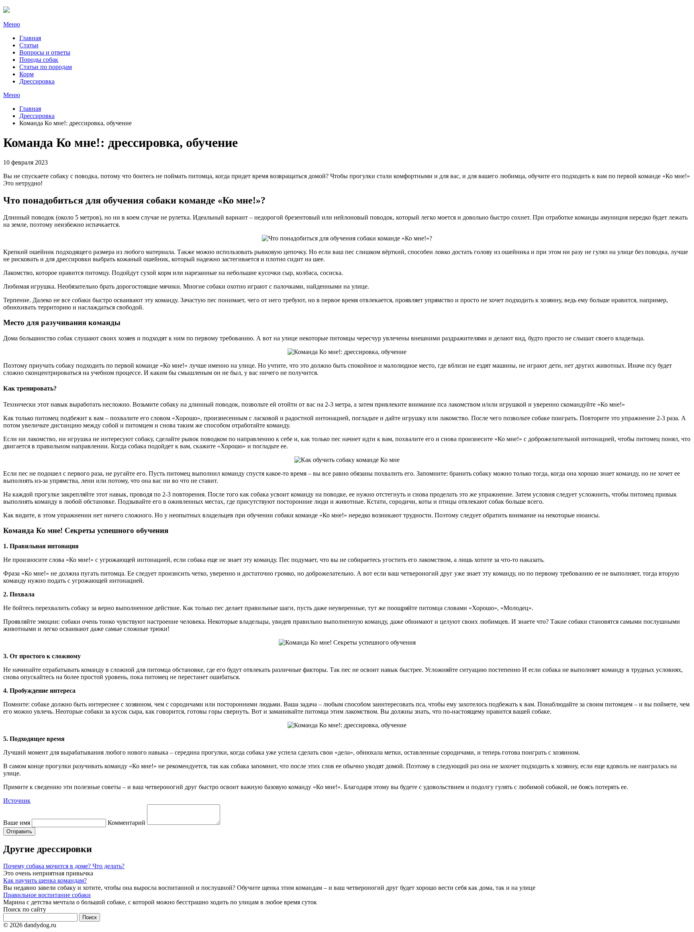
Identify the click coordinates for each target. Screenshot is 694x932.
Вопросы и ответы (44, 52)
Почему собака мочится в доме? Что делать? (64, 866)
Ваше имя (16, 822)
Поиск (89, 917)
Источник (17, 800)
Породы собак (38, 59)
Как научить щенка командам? (45, 880)
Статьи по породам (45, 66)
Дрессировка (37, 81)
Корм (26, 74)
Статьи (29, 45)
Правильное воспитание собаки (47, 894)
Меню (11, 24)
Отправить (19, 831)
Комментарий (126, 822)
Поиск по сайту (24, 909)
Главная (30, 38)
